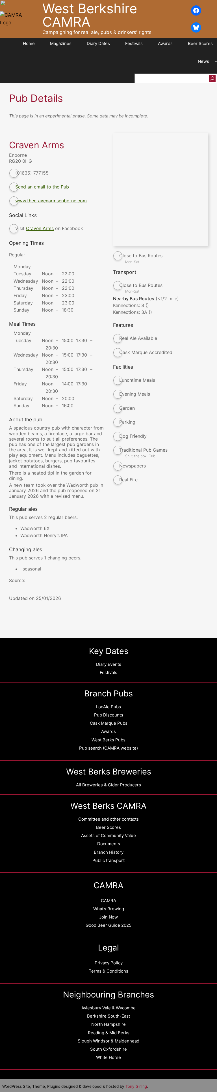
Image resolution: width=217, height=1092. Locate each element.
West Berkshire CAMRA (89, 15)
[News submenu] (215, 61)
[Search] (212, 78)
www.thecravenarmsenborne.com (51, 200)
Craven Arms (40, 228)
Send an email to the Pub (42, 187)
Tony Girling (136, 1086)
